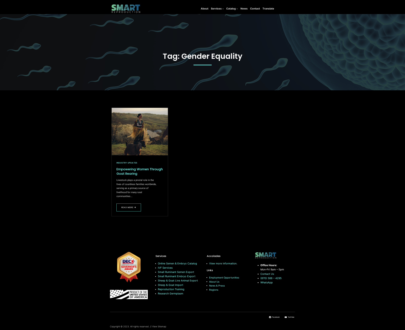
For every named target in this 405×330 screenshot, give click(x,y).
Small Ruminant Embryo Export (176, 276)
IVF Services (165, 267)
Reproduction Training (171, 289)
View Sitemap (159, 326)
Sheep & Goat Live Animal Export (178, 280)
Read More (128, 208)
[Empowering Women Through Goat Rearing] (140, 131)
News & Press (217, 285)
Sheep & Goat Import (170, 285)
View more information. (223, 263)
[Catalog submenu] (237, 8)
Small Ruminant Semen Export (176, 272)
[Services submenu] (223, 8)
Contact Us (267, 273)
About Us (214, 281)
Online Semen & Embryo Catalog (177, 263)
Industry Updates (126, 162)
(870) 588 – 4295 (271, 278)
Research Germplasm (170, 293)
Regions (213, 289)
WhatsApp (266, 282)
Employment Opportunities (224, 277)
